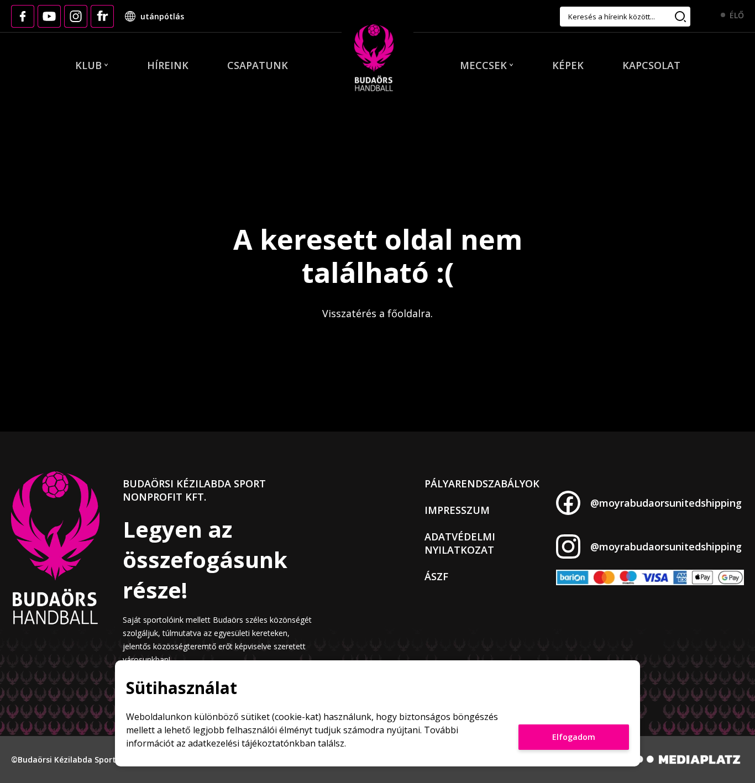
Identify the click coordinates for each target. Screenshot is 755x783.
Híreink (167, 65)
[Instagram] (75, 16)
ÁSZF (436, 576)
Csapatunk (257, 65)
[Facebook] (22, 16)
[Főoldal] (374, 58)
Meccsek (483, 65)
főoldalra (409, 313)
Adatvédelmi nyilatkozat (459, 543)
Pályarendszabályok (481, 483)
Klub (88, 65)
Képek (568, 65)
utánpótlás (162, 16)
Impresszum (457, 510)
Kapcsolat (651, 65)
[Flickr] (102, 16)
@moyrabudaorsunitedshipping (666, 502)
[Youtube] (49, 16)
